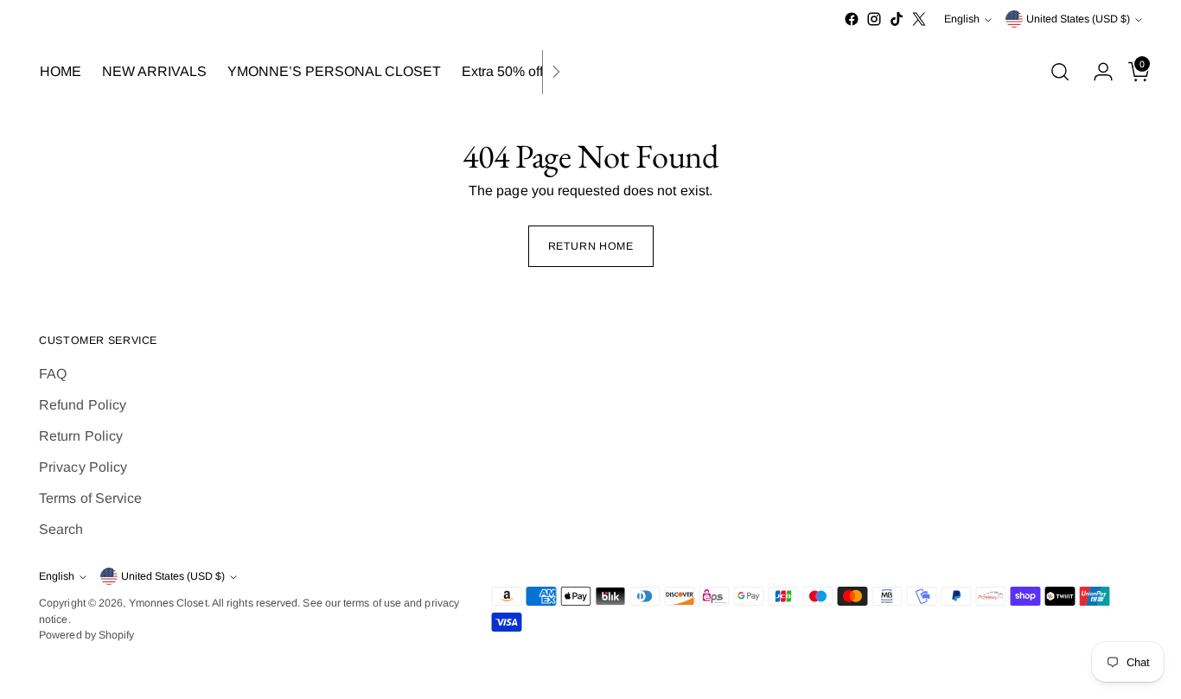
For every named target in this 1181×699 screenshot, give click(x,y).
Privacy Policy (83, 467)
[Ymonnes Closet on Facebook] (851, 19)
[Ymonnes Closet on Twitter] (919, 19)
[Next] (556, 72)
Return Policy (81, 436)
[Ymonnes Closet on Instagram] (874, 19)
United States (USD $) (1078, 19)
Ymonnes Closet (168, 603)
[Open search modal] (1060, 71)
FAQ (53, 373)
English (962, 19)
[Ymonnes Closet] (590, 72)
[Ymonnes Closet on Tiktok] (896, 19)
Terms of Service (90, 498)
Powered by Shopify (86, 635)
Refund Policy (82, 404)
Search (61, 529)
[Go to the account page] (1096, 71)
